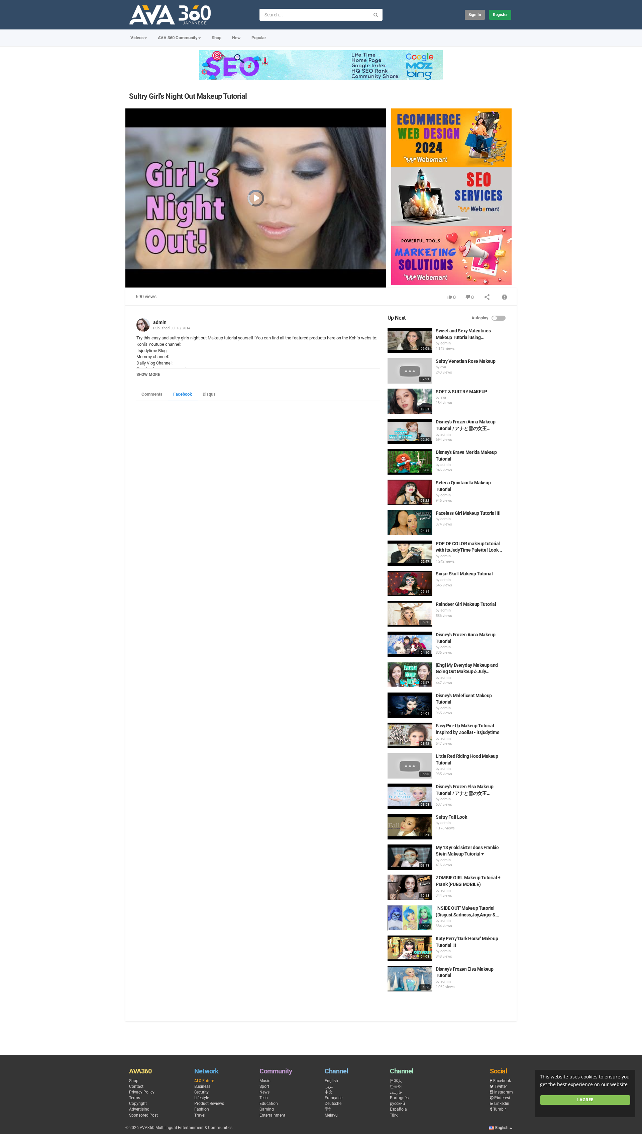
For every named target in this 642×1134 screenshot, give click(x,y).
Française (333, 1098)
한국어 (396, 1086)
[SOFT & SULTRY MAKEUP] (410, 401)
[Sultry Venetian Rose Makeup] (410, 371)
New (236, 37)
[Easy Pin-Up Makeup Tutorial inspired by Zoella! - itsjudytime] (410, 735)
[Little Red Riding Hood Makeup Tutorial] (410, 766)
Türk (394, 1115)
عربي (329, 1086)
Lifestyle (201, 1098)
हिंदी (328, 1109)
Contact (136, 1086)
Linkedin (501, 1103)
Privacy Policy (141, 1092)
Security (201, 1092)
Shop (216, 37)
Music (264, 1080)
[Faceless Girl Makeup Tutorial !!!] (410, 523)
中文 (329, 1092)
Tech (263, 1098)
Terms (134, 1098)
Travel (199, 1115)
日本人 (396, 1080)
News (264, 1092)
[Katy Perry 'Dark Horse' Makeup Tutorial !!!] (410, 948)
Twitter (501, 1086)
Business (202, 1086)
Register (500, 14)
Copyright (138, 1103)
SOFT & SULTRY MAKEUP (461, 391)
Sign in (474, 14)
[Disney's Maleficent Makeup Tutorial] (410, 705)
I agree (585, 1100)
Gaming (266, 1109)
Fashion (201, 1109)
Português (399, 1098)
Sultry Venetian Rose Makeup (466, 361)
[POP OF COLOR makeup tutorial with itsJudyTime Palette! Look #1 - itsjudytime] (410, 553)
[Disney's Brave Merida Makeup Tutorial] (410, 462)
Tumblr (499, 1109)
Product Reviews (209, 1103)
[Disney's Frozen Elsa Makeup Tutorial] (410, 978)
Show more (148, 374)
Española (398, 1109)
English (331, 1080)
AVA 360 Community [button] (178, 37)
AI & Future (204, 1080)
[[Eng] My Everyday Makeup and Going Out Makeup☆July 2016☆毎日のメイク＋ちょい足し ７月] (410, 674)
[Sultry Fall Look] (410, 826)
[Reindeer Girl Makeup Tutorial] (410, 614)
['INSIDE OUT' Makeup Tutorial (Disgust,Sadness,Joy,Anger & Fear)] (410, 917)
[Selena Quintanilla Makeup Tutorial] (410, 492)
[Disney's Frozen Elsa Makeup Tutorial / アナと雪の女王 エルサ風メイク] (410, 796)
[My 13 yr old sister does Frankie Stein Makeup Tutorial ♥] (410, 857)
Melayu (331, 1115)
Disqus (209, 394)
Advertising (139, 1109)
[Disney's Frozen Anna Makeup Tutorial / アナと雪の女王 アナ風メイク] (410, 431)
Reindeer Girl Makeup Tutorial (466, 604)
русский (397, 1103)
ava (443, 367)
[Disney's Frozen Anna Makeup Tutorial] (410, 644)
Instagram (503, 1092)
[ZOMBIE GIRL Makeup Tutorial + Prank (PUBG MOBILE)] (410, 887)
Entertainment (272, 1115)
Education (268, 1103)
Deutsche (333, 1103)
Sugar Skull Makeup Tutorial (464, 573)
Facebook (182, 394)
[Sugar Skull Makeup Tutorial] (410, 583)
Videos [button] (137, 37)
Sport (264, 1086)
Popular (258, 37)
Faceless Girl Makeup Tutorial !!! (468, 513)
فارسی (396, 1092)
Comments (152, 394)
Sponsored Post (143, 1115)
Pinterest (502, 1098)
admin (160, 322)
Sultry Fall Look (451, 817)
